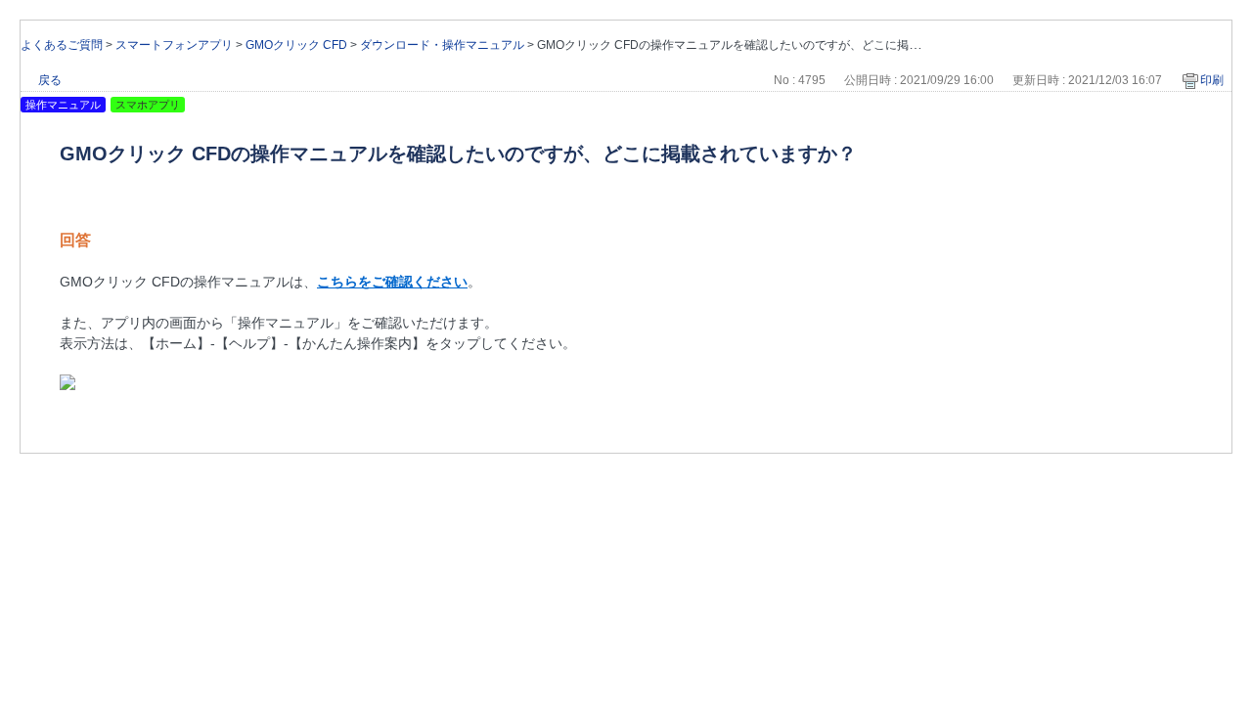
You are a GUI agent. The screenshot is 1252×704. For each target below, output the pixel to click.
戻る (50, 80)
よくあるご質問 (62, 45)
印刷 (1212, 80)
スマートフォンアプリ (174, 45)
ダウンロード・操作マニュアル (442, 45)
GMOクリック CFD (296, 45)
